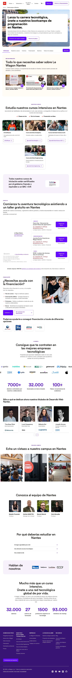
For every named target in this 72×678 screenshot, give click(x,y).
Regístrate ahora (61, 224)
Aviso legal (16, 671)
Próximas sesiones (20, 653)
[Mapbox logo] (7, 254)
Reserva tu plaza (33, 38)
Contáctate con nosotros (10, 660)
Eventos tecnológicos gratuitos (61, 647)
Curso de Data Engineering (34, 158)
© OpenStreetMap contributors (21, 254)
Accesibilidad (23, 671)
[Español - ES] (42, 3)
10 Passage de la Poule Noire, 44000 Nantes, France (15, 261)
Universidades (32, 638)
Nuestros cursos (15, 50)
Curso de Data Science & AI (56, 132)
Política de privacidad (8, 671)
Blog (57, 635)
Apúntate (49, 3)
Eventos (24, 50)
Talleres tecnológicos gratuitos (61, 643)
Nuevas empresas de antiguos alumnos (48, 641)
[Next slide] (37, 435)
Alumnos (39, 50)
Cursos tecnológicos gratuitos (60, 639)
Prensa (4, 648)
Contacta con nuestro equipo (17, 38)
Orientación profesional (8, 646)
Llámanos (7, 312)
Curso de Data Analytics (33, 132)
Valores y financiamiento (61, 3)
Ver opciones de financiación (20, 312)
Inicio (4, 7)
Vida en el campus (48, 50)
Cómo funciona (6, 640)
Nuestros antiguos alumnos (49, 635)
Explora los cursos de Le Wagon (22, 650)
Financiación (31, 50)
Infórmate (6, 50)
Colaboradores (32, 640)
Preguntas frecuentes (8, 635)
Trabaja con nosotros (34, 643)
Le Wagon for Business (34, 635)
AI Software (7, 132)
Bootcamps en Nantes (13, 7)
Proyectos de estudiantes (49, 638)
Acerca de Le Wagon (8, 638)
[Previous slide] (35, 435)
